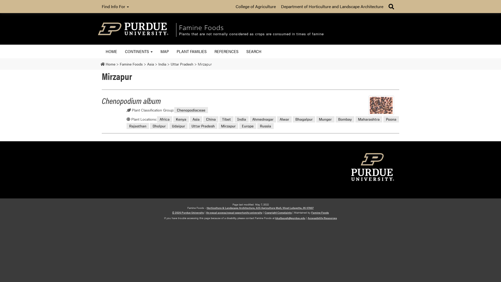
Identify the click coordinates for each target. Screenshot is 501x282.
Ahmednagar (262, 119)
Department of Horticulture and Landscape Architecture (332, 6)
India (241, 119)
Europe (248, 126)
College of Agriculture (256, 6)
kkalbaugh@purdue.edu (290, 218)
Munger (325, 119)
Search (253, 51)
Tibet (226, 119)
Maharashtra (369, 119)
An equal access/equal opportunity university (234, 212)
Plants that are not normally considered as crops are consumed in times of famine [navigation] (251, 34)
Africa (165, 119)
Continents (137, 51)
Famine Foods (320, 212)
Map (164, 51)
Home (111, 51)
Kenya (181, 119)
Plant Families (192, 51)
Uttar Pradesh (203, 126)
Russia (265, 126)
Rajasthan (137, 126)
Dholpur (159, 126)
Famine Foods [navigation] (201, 27)
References (226, 51)
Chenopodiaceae (191, 110)
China (211, 119)
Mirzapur (228, 126)
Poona (391, 119)
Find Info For (114, 6)
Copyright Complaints (278, 212)
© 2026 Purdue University (188, 212)
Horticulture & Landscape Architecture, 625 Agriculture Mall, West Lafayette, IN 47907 (260, 208)
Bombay (345, 119)
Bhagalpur (304, 119)
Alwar (284, 119)
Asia (196, 119)
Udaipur (178, 126)
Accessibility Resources (322, 218)
